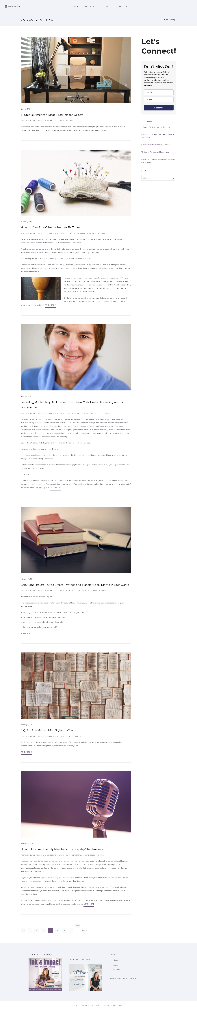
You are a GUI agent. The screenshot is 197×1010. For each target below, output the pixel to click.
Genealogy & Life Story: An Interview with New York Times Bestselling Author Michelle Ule (72, 404)
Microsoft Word (61, 742)
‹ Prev (23, 930)
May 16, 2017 (25, 109)
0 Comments (50, 121)
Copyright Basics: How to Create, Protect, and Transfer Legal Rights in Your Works (75, 584)
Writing (172, 20)
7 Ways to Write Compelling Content (155, 145)
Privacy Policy (115, 978)
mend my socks (45, 252)
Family (68, 413)
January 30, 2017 (27, 843)
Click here (45, 437)
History (68, 233)
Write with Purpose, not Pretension (155, 152)
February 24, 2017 (27, 579)
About (109, 7)
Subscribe (158, 107)
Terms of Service (129, 978)
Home (76, 7)
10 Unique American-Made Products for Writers (52, 114)
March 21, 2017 (26, 221)
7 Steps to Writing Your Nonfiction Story (157, 127)
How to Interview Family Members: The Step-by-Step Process (62, 849)
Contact (122, 7)
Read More (101, 130)
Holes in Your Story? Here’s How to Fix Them (50, 227)
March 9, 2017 (26, 396)
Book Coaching (92, 7)
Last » (84, 930)
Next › (78, 926)
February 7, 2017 (26, 724)
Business (69, 591)
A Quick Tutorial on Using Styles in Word (47, 730)
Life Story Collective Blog (84, 233)
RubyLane (58, 268)
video (123, 285)
